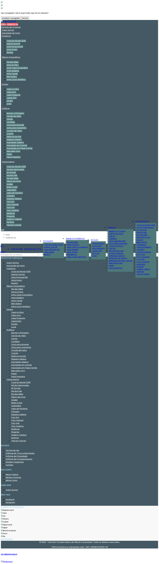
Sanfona (140, 272)
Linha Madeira (13, 70)
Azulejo (10, 184)
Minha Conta (11, 480)
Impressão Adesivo (15, 142)
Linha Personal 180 (15, 46)
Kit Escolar (11, 172)
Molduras (11, 213)
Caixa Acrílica (13, 89)
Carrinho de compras (11, 27)
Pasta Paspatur (14, 157)
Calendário (12, 190)
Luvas (9, 103)
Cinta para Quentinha (16, 128)
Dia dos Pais (12, 175)
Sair (2, 229)
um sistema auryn (9, 554)
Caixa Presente (13, 95)
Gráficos (6, 108)
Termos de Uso (12, 450)
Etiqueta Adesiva (14, 139)
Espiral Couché (13, 43)
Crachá (10, 133)
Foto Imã (11, 207)
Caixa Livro (11, 92)
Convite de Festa (14, 130)
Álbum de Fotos (14, 181)
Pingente (11, 216)
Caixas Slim (12, 98)
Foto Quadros (13, 210)
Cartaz (10, 119)
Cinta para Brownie (15, 125)
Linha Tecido (12, 73)
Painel (9, 154)
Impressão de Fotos (11, 33)
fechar (25, 18)
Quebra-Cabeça (14, 219)
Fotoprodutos (8, 161)
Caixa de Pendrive (15, 193)
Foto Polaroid (13, 204)
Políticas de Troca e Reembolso (20, 453)
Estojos (5, 84)
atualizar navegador (11, 18)
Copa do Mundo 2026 (16, 40)
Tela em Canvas (143, 274)
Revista (10, 52)
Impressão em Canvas (17, 145)
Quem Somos (8, 30)
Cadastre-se (12, 24)
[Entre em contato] (7, 561)
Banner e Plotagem (15, 113)
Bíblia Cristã (12, 187)
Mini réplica (12, 76)
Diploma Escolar (14, 136)
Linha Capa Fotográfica (17, 68)
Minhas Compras (13, 477)
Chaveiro (11, 195)
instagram (10, 502)
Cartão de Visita (14, 116)
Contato (9, 465)
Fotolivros (6, 36)
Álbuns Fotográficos (11, 57)
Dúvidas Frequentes (15, 462)
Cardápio (11, 122)
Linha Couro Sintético (16, 79)
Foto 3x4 (10, 201)
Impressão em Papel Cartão (19, 148)
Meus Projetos (12, 474)
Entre (3, 24)
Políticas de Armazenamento (19, 459)
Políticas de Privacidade (16, 456)
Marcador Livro (13, 151)
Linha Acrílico (13, 65)
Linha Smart (12, 49)
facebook (10, 499)
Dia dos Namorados (15, 169)
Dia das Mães (13, 62)
